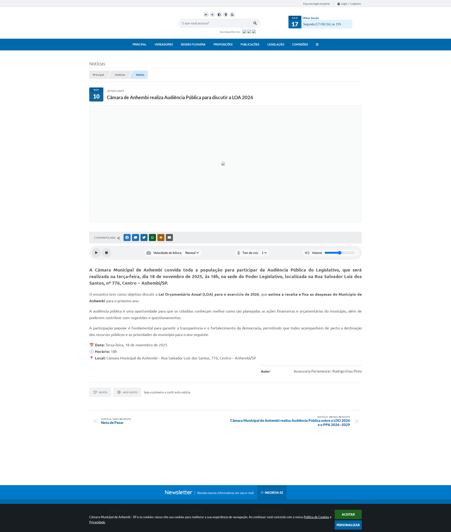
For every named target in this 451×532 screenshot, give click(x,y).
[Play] (96, 252)
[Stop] (106, 252)
